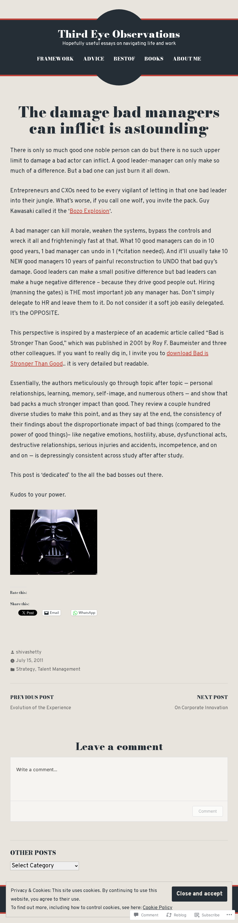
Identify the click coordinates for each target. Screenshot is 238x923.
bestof (124, 59)
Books (153, 59)
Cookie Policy (157, 908)
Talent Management (58, 669)
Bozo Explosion (89, 211)
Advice (93, 59)
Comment (208, 811)
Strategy (25, 669)
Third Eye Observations (119, 34)
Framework (55, 59)
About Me (187, 59)
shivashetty (29, 652)
